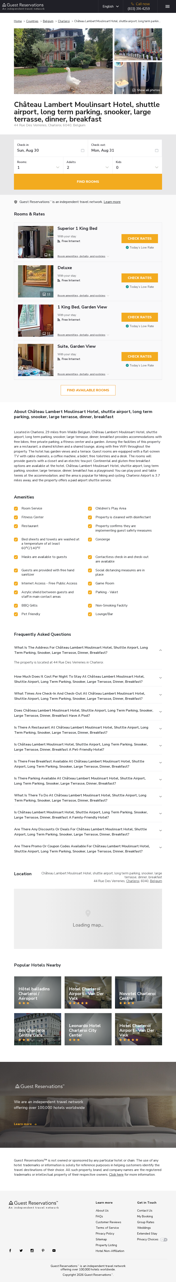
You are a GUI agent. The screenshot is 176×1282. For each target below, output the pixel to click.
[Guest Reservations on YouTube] (52, 1250)
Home (18, 21)
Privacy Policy (105, 1234)
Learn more (112, 202)
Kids (118, 162)
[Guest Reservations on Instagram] (32, 1250)
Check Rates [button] (140, 238)
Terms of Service (107, 1228)
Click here (116, 1174)
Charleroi (64, 21)
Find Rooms (88, 181)
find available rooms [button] (88, 390)
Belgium (48, 21)
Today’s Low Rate (142, 247)
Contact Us (144, 1211)
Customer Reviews (108, 1222)
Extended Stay (147, 1234)
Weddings (144, 1228)
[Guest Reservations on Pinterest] (43, 1250)
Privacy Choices (147, 1239)
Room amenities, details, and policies (81, 256)
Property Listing (106, 1245)
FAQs (99, 1216)
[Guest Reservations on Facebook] (12, 1250)
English (108, 6)
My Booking (145, 1216)
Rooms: (22, 162)
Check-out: (98, 145)
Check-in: (23, 145)
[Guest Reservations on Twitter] (21, 1250)
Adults (71, 162)
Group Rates (145, 1222)
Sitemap (101, 1239)
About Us (102, 1211)
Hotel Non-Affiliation (110, 1251)
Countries (32, 21)
